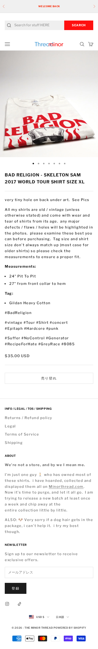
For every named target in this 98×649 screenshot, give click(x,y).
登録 (16, 588)
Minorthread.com (66, 486)
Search (79, 25)
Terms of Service (22, 434)
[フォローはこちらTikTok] (19, 603)
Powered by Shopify (70, 627)
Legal (10, 426)
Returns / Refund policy (28, 418)
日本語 (60, 617)
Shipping (14, 443)
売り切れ (49, 378)
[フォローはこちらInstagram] (7, 603)
